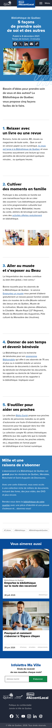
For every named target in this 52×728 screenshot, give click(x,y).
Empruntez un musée (13, 293)
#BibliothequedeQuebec (38, 530)
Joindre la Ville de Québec (20, 708)
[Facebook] (15, 43)
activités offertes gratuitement (27, 215)
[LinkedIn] (26, 43)
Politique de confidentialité (20, 705)
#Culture (7, 530)
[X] (20, 43)
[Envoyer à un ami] (31, 43)
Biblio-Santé (22, 415)
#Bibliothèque (20, 530)
